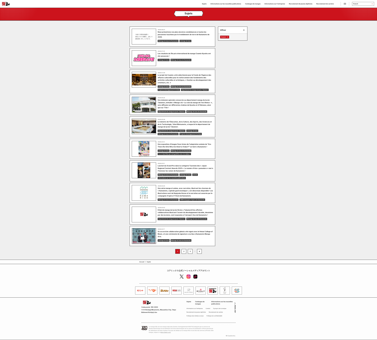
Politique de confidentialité (214, 316)
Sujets (204, 4)
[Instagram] (188, 277)
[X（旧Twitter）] (182, 277)
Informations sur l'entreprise (274, 4)
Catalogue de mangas (253, 4)
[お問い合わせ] (345, 4)
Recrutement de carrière (325, 4)
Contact (208, 308)
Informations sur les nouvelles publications (225, 4)
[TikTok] (195, 277)
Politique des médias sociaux (195, 316)
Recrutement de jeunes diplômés (300, 4)
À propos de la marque (219, 308)
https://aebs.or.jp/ (166, 332)
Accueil (141, 262)
